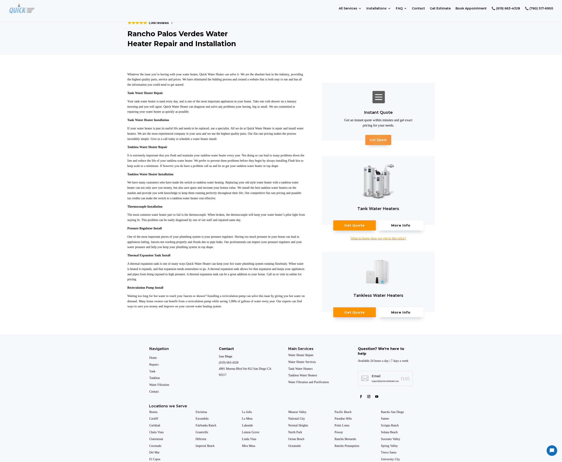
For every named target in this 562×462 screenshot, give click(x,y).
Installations (376, 8)
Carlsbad (154, 425)
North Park (295, 432)
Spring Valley (390, 446)
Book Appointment (471, 8)
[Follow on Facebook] (361, 396)
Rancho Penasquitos (347, 446)
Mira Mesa (248, 446)
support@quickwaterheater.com (385, 381)
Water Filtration (159, 384)
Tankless (154, 378)
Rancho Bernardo (346, 439)
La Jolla (247, 412)
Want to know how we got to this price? (378, 238)
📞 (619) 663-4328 (506, 8)
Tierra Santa (389, 452)
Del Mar (154, 452)
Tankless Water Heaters (302, 375)
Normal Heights (298, 425)
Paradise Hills (344, 418)
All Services (348, 8)
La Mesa (247, 418)
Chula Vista (156, 432)
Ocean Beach (296, 439)
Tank (152, 371)
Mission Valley (297, 412)
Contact (418, 8)
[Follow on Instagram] (369, 396)
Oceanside (295, 446)
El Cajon (155, 459)
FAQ (399, 8)
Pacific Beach (343, 412)
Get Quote (378, 140)
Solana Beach (389, 432)
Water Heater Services (302, 362)
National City (296, 418)
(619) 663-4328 (228, 362)
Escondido (202, 418)
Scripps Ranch (390, 425)
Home (153, 357)
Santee (385, 418)
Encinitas (201, 412)
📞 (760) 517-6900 (539, 8)
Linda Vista (249, 439)
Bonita (153, 412)
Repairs (154, 364)
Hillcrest (201, 439)
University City (390, 459)
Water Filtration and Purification (308, 382)
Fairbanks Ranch (206, 425)
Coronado (155, 446)
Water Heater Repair (300, 355)
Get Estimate (440, 8)
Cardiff (153, 418)
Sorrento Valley (391, 439)
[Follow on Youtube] (377, 396)
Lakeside (247, 425)
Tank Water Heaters (300, 368)
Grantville (202, 432)
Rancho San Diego (392, 412)
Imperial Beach (205, 446)
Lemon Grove (250, 432)
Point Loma (342, 425)
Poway (339, 432)
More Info (401, 225)
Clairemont (156, 439)
